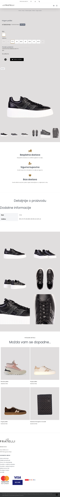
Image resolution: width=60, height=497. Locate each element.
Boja (3, 31)
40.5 (38, 41)
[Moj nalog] (35, 1)
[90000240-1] (44, 391)
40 (34, 41)
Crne (20, 215)
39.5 (30, 41)
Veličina (4, 38)
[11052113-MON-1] (15, 351)
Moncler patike (4, 381)
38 (17, 41)
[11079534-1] (44, 351)
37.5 (12, 41)
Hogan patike (33, 381)
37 (8, 41)
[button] (4, 35)
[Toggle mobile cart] (53, 5)
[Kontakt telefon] (39, 1)
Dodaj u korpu (18, 59)
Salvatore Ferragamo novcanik (38, 421)
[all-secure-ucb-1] (30, 479)
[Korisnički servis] (31, 1)
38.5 (21, 41)
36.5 (4, 41)
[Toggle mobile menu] (57, 5)
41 (42, 41)
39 (25, 41)
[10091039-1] (15, 391)
